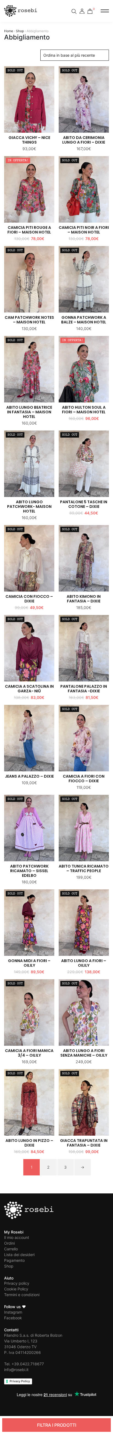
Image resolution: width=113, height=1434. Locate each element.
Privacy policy (16, 1283)
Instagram (13, 1312)
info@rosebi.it (16, 1369)
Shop (20, 31)
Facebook (13, 1317)
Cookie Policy (16, 1289)
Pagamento (14, 1260)
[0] (89, 10)
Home (8, 31)
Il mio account (16, 1237)
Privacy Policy (20, 1381)
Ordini (9, 1243)
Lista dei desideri (19, 1254)
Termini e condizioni (21, 1294)
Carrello (11, 1249)
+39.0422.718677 (28, 1364)
